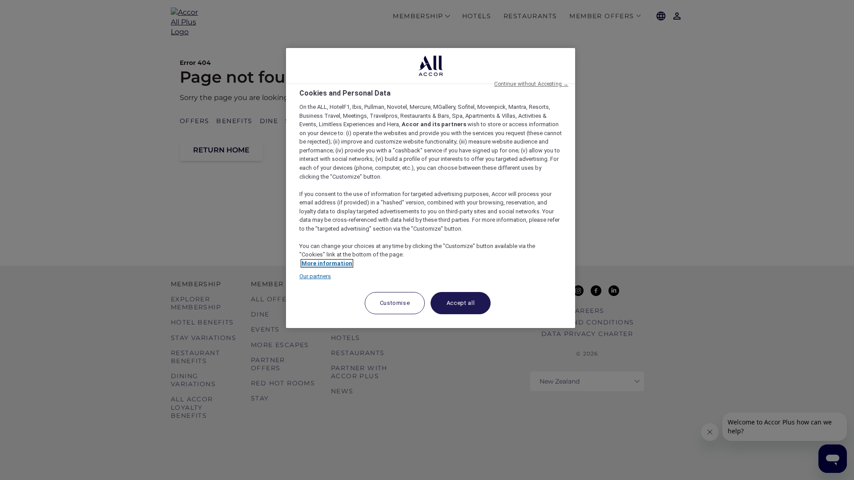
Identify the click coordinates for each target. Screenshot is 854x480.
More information (327, 263)
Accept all (461, 303)
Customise (395, 303)
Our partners (315, 276)
